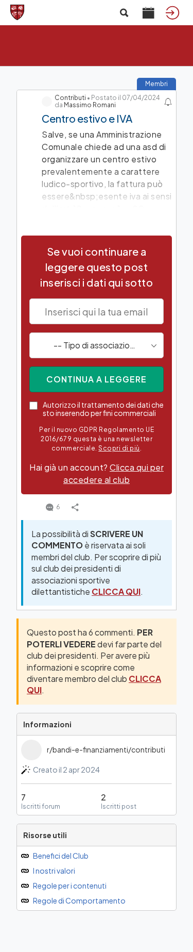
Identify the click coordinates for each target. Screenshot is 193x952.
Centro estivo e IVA (87, 118)
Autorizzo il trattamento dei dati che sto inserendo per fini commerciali (103, 408)
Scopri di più (119, 448)
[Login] (172, 12)
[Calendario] (148, 12)
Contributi (70, 98)
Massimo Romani (90, 105)
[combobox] (96, 345)
